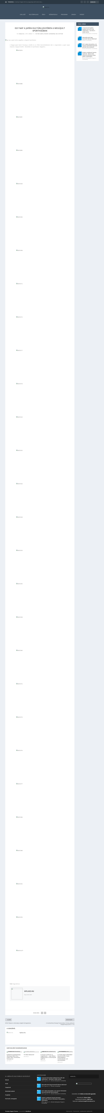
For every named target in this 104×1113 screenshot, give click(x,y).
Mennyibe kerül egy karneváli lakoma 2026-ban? (89, 38)
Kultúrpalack (33, 14)
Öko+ (43, 14)
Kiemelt (46, 33)
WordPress (28, 1111)
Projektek (7, 1095)
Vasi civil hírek (59, 33)
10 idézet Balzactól (29, 1054)
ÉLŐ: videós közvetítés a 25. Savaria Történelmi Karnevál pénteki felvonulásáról (89, 45)
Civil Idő (22, 14)
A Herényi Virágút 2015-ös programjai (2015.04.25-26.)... (28, 2)
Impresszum (69, 1111)
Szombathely (52, 33)
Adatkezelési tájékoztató (86, 1111)
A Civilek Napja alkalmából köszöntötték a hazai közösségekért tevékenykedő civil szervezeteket (65, 1057)
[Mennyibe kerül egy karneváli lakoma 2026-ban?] (80, 38)
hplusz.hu (21, 33)
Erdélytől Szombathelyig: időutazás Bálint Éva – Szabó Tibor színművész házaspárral (14, 1057)
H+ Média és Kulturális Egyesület (87, 1094)
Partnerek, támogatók (11, 1098)
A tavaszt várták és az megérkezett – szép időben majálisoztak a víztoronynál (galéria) (48, 1057)
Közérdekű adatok (10, 1091)
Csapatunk (8, 1087)
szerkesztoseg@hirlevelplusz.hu (86, 1101)
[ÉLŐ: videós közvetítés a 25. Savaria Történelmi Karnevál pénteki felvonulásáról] (80, 45)
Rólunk (7, 1080)
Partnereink (76, 1111)
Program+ (64, 14)
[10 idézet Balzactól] (31, 1051)
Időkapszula (53, 14)
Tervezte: (7, 1111)
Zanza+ (73, 14)
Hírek (6, 1083)
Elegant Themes (14, 1111)
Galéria (42, 33)
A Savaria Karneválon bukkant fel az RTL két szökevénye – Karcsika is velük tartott (88, 30)
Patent (82, 14)
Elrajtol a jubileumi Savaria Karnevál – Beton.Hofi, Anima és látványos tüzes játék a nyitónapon (89, 54)
